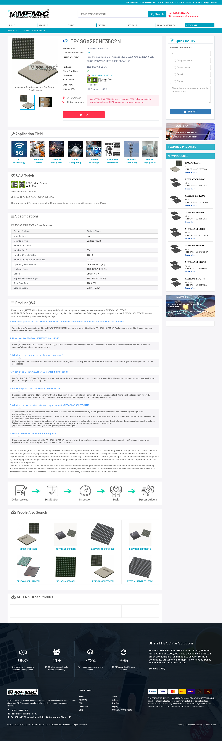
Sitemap (181, 725)
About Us (83, 700)
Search (159, 14)
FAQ (80, 703)
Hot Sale (115, 703)
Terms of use (210, 725)
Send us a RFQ (157, 668)
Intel (89, 52)
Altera (114, 700)
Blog (81, 710)
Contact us (83, 707)
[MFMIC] (29, 12)
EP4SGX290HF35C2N (101, 75)
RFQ (85, 114)
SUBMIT (192, 111)
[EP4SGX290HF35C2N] (28, 607)
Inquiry (115, 707)
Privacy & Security (195, 725)
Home (81, 697)
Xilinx (114, 697)
